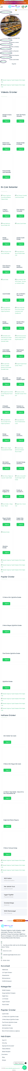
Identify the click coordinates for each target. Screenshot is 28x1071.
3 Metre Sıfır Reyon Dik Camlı (12, 764)
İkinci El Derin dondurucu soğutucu (11, 1031)
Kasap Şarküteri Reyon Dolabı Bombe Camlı (21, 434)
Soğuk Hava (5, 996)
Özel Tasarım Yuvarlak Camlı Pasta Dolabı (20, 210)
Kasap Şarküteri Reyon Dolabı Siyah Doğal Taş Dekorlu (7, 322)
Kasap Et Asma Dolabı (7, 115)
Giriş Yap (4, 1043)
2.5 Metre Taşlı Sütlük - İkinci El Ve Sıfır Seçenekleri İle (14, 792)
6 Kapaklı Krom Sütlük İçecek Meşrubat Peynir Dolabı (7, 406)
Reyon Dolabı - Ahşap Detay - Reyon (7, 518)
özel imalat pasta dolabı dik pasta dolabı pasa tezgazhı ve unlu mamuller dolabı (7, 350)
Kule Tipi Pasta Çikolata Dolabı (21, 115)
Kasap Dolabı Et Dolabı (21, 143)
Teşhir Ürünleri (6, 1001)
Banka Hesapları (6, 1051)
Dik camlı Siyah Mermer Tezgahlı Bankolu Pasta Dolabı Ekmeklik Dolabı (7, 378)
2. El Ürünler (5, 998)
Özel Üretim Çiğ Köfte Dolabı (11, 653)
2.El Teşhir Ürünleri (7, 972)
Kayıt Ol (4, 1040)
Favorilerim (4, 1054)
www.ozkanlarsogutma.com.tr (13, 1068)
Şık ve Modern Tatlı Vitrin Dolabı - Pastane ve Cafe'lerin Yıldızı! (21, 294)
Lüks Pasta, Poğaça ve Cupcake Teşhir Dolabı (6, 490)
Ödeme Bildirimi (6, 1048)
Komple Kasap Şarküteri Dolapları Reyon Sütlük (21, 462)
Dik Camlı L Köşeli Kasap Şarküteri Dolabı (6, 462)
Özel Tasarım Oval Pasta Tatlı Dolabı (6, 266)
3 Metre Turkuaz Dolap (10, 848)
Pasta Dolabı (5, 1004)
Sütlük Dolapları (6, 990)
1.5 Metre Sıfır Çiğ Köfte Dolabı (12, 597)
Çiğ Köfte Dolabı (8, 681)
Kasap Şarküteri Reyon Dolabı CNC (7, 238)
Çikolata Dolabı (5, 547)
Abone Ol (19, 920)
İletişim (4, 1060)
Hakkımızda (5, 969)
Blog (3, 1057)
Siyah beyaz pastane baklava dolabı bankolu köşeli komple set (21, 350)
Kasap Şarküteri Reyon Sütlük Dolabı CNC (20, 266)
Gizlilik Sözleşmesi (7, 981)
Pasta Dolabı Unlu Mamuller (7, 171)
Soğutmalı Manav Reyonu (11, 820)
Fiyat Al (7, 121)
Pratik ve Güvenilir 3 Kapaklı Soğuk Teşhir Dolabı (21, 490)
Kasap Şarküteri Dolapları (9, 993)
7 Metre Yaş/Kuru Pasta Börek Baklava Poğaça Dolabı (6, 210)
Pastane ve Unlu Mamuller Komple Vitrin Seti (21, 406)
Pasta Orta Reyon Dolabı (7, 143)
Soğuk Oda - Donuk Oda (20, 518)
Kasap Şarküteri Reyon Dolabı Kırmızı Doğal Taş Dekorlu (7, 434)
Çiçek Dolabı (6, 294)
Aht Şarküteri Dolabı (7, 1028)
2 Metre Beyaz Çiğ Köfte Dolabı (12, 625)
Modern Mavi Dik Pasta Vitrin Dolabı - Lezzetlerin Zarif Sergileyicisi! (21, 322)
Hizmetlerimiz (5, 975)
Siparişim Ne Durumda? (8, 1045)
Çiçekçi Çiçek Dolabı (20, 238)
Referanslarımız (6, 978)
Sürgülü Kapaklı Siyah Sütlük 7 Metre (21, 378)
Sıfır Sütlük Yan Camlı (10, 736)
